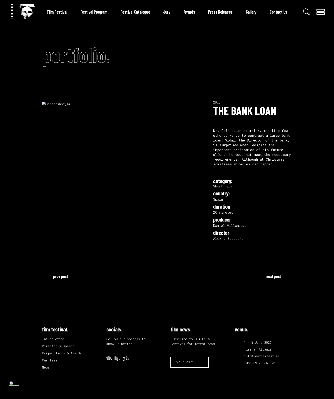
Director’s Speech (58, 346)
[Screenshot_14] (124, 104)
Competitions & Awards (62, 353)
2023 (216, 102)
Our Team (49, 360)
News (46, 367)
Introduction (53, 339)
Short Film (222, 186)
